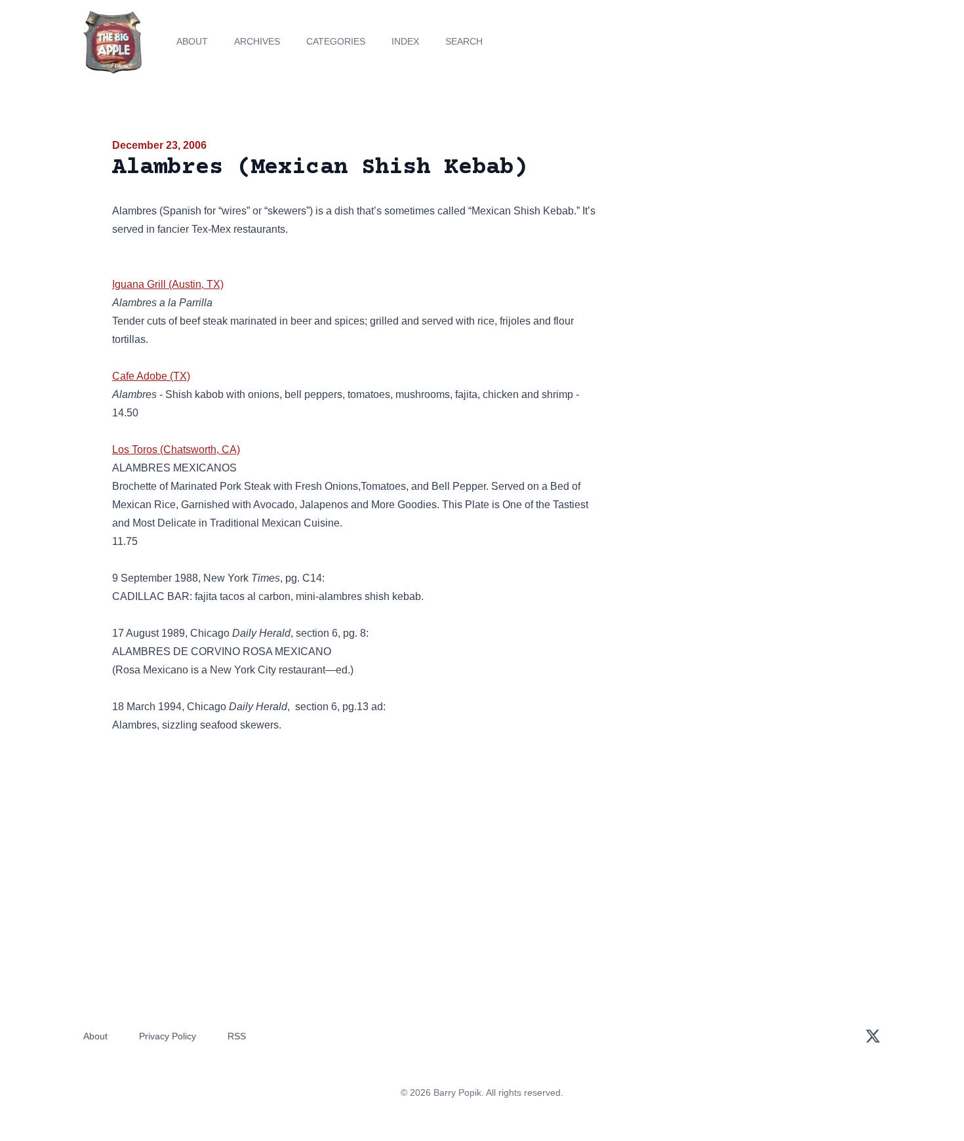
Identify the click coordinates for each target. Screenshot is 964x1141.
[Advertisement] (734, 238)
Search (464, 41)
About (192, 41)
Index (405, 41)
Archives (257, 41)
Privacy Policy (167, 1036)
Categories (335, 41)
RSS (237, 1036)
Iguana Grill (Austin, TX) (168, 284)
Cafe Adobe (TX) (151, 376)
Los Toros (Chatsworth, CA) (176, 449)
